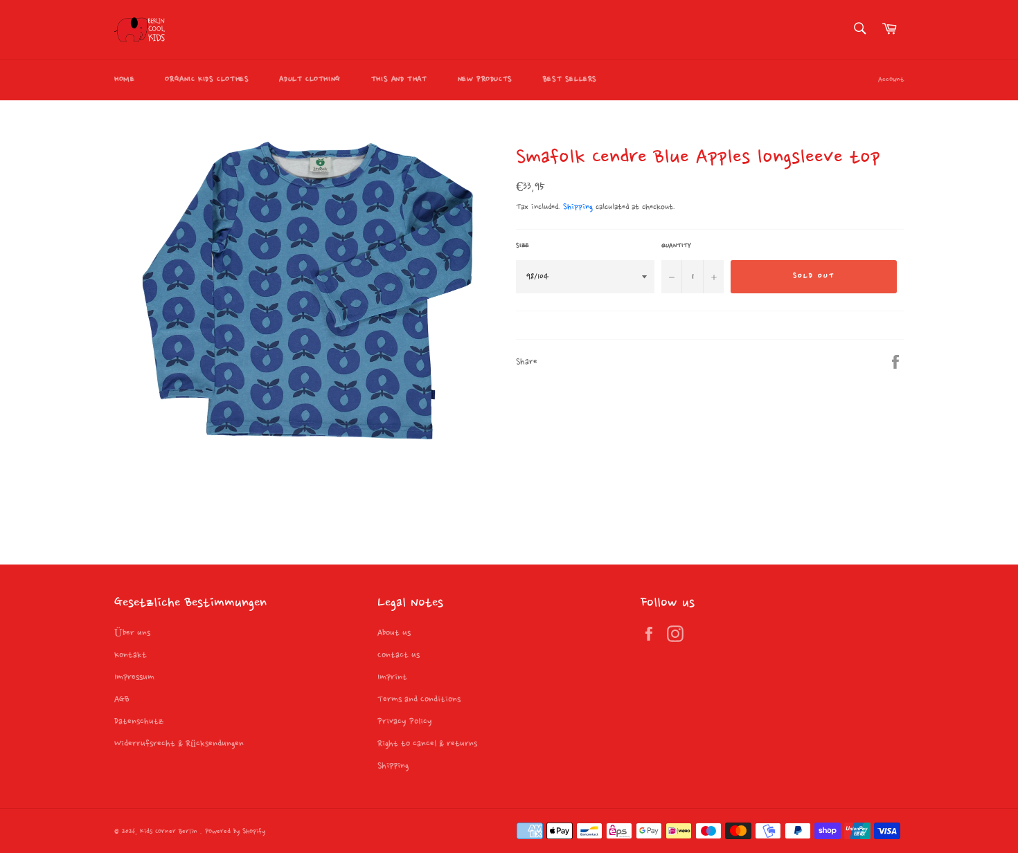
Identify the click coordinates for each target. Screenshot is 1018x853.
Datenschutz (138, 721)
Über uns (132, 633)
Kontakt (130, 655)
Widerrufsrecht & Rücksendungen (179, 743)
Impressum (134, 677)
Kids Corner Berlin (170, 831)
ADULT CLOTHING (309, 79)
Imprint (392, 677)
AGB (122, 699)
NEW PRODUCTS (485, 79)
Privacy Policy (404, 721)
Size (522, 245)
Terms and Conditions (419, 699)
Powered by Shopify (235, 831)
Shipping (578, 207)
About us (394, 633)
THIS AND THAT (399, 79)
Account (891, 79)
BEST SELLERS (570, 79)
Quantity (676, 245)
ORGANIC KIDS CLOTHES (207, 79)
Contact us (398, 655)
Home (124, 79)
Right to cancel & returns (427, 743)
